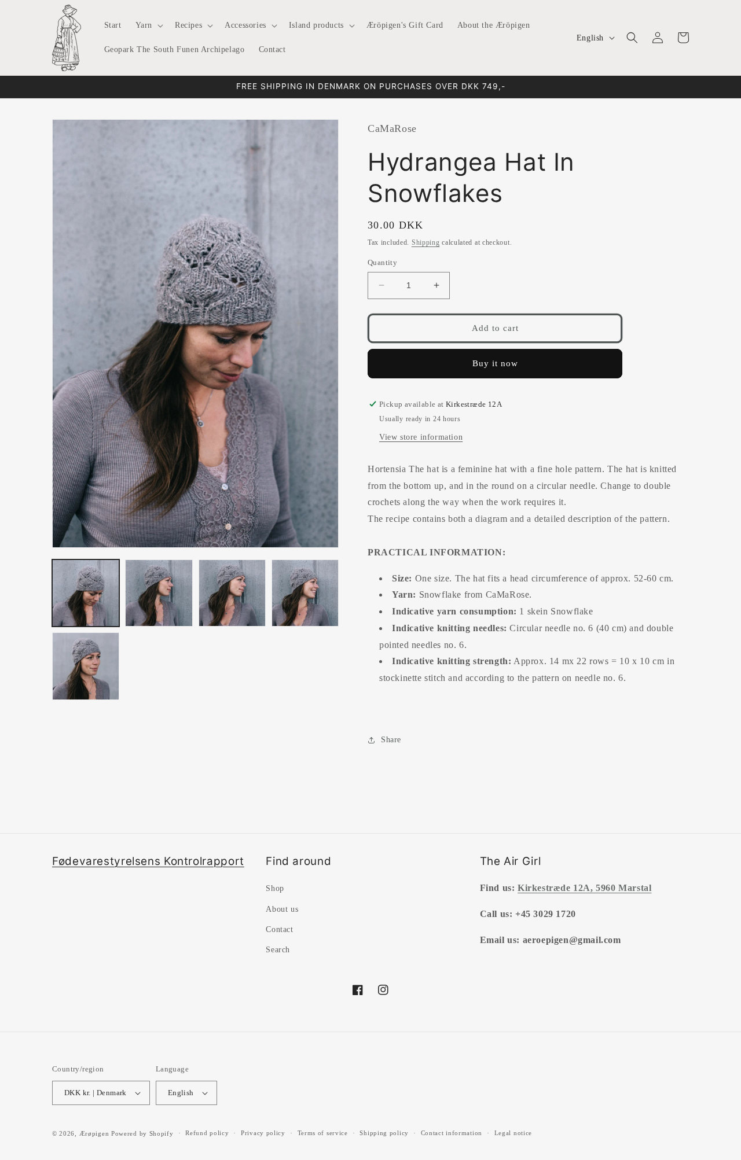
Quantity (382, 262)
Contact (279, 929)
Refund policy (207, 1132)
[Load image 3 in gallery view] (232, 593)
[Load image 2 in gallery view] (158, 593)
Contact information (451, 1132)
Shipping (426, 242)
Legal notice (513, 1132)
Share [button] (391, 739)
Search (278, 949)
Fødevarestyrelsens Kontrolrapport (148, 861)
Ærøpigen (94, 1133)
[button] (148, 25)
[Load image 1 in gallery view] (85, 593)
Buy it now (495, 363)
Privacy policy (263, 1132)
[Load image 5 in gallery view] (85, 665)
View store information (421, 437)
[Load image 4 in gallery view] (305, 593)
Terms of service (323, 1132)
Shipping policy (384, 1132)
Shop (275, 888)
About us (282, 909)
